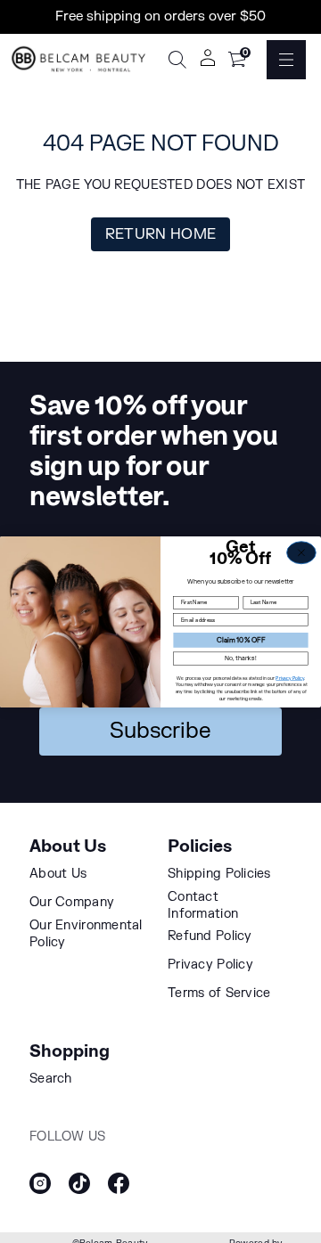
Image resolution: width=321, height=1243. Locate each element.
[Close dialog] (302, 552)
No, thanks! (240, 657)
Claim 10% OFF (241, 639)
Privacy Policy (289, 677)
